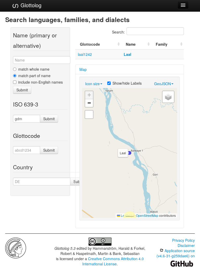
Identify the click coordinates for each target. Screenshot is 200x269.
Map (83, 69)
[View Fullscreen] (89, 114)
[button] (129, 153)
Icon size (92, 83)
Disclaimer (186, 245)
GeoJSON (162, 83)
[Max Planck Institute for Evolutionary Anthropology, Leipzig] (15, 247)
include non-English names (40, 82)
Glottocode (90, 44)
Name (131, 44)
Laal (127, 54)
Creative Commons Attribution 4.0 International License (113, 261)
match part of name (34, 75)
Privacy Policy (183, 240)
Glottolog (30, 5)
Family (161, 44)
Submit (22, 89)
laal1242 (85, 54)
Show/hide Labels (127, 83)
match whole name (33, 69)
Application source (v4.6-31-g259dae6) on (176, 253)
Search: (118, 32)
